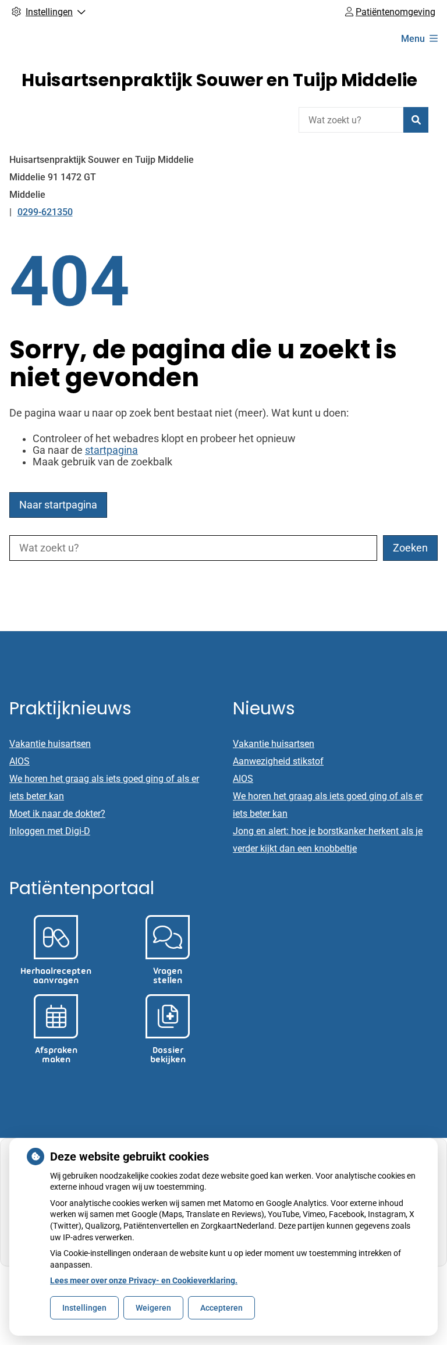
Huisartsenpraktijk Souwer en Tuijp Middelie (219, 79)
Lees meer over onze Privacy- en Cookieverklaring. (143, 1280)
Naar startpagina (58, 505)
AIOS (19, 761)
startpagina (111, 450)
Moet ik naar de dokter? (57, 813)
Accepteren (221, 1307)
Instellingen (84, 1307)
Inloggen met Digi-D (49, 831)
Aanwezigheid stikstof (278, 761)
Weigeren (153, 1307)
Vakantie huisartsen (50, 743)
